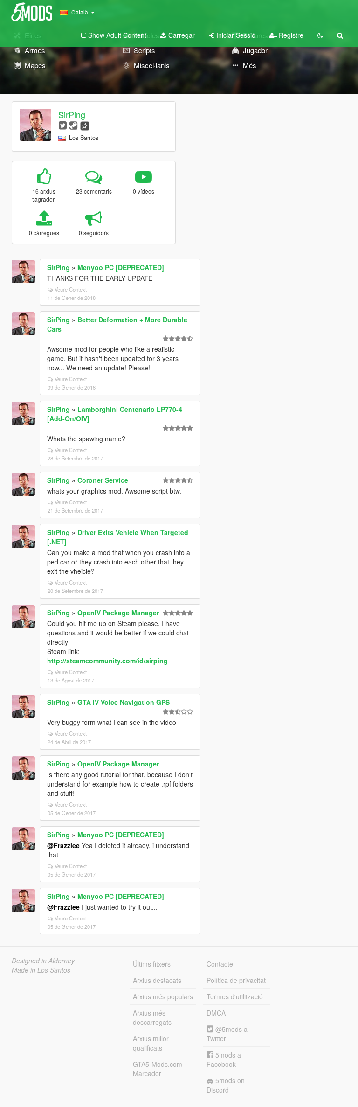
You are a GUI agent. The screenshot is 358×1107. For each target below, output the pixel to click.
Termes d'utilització (235, 996)
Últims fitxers (152, 963)
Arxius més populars (163, 996)
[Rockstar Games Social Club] (85, 125)
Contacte (220, 963)
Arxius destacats (157, 980)
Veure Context (71, 289)
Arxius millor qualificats (151, 1043)
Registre (290, 35)
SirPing (71, 114)
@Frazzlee (63, 845)
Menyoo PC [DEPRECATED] (120, 267)
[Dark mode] (320, 35)
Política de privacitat (236, 980)
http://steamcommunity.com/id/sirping (107, 660)
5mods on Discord (226, 1085)
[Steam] (73, 125)
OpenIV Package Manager (118, 612)
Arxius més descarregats (152, 1017)
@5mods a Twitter (227, 1033)
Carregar (180, 35)
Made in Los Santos (41, 970)
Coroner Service (102, 480)
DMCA (216, 1012)
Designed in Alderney (43, 960)
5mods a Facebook (224, 1059)
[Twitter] (62, 125)
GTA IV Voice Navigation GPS (123, 702)
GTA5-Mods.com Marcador (157, 1068)
